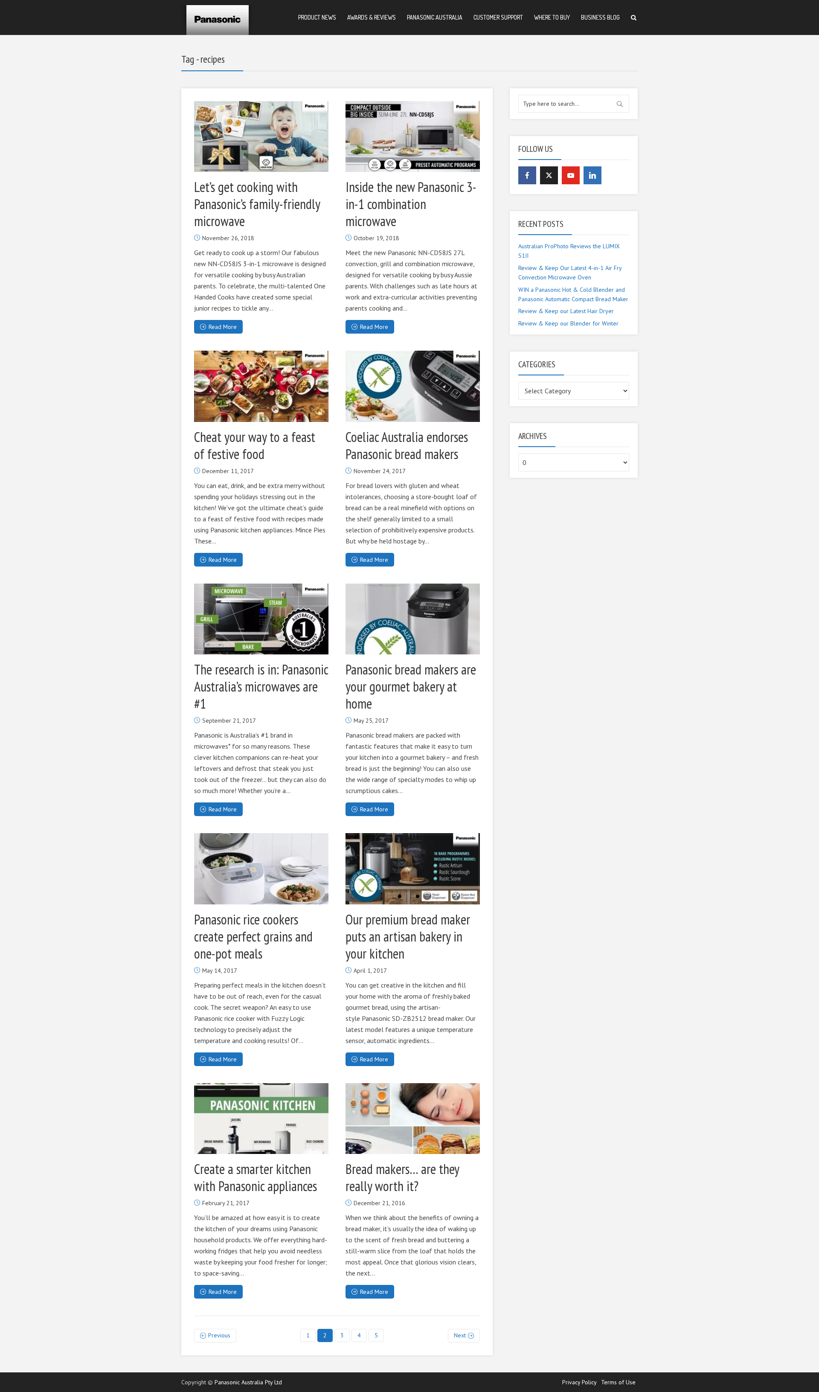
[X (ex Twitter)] (549, 175)
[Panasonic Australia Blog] (217, 17)
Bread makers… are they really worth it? (402, 1177)
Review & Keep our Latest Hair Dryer (566, 311)
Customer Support (498, 17)
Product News (317, 17)
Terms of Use (618, 1382)
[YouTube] (571, 175)
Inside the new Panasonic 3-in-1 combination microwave (411, 204)
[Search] (634, 17)
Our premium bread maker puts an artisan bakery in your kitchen (408, 936)
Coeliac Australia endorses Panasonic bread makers (407, 445)
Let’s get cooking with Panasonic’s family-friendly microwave (257, 204)
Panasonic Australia (434, 17)
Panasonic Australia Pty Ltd (248, 1382)
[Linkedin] (592, 175)
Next (460, 1335)
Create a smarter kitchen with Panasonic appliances (255, 1177)
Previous (219, 1335)
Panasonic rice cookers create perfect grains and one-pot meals (253, 936)
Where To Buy (552, 17)
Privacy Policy (579, 1382)
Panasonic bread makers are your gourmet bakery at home (411, 686)
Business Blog (600, 17)
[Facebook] (527, 175)
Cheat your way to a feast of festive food (254, 445)
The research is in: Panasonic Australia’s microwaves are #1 (261, 686)
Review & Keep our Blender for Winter (568, 323)
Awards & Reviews (371, 17)
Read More (223, 327)
